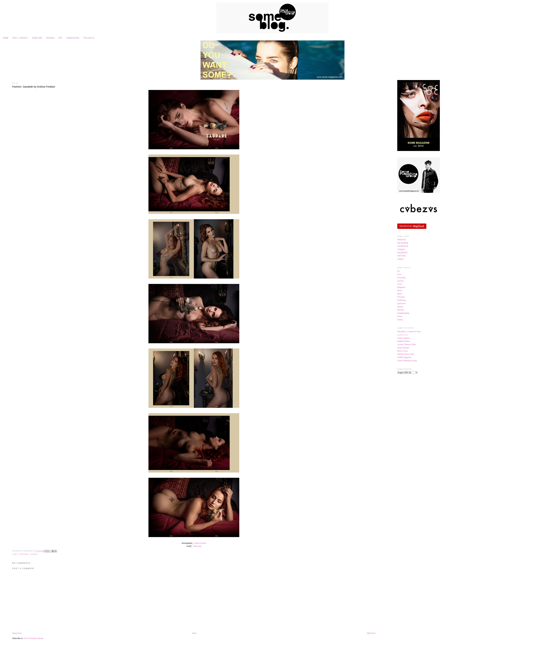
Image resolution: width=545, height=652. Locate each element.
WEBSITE (401, 240)
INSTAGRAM (402, 243)
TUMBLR (401, 249)
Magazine (401, 287)
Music (399, 290)
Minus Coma (402, 351)
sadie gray (197, 546)
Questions (401, 303)
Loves (399, 284)
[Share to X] (50, 551)
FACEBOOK (402, 253)
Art (398, 271)
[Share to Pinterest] (55, 551)
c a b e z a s (402, 335)
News (399, 294)
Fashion (33, 554)
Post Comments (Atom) (33, 638)
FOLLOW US (88, 38)
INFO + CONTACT (20, 38)
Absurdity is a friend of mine (408, 331)
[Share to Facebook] (53, 551)
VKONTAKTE (402, 246)
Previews (401, 297)
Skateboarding (403, 313)
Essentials (401, 278)
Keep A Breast (403, 348)
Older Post (371, 633)
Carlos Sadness (403, 338)
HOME (5, 38)
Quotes (400, 307)
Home (194, 633)
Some (399, 316)
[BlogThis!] (47, 551)
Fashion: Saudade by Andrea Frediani (33, 86)
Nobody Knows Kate (405, 354)
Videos (400, 320)
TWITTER (401, 256)
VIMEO (400, 259)
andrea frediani (200, 543)
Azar (399, 274)
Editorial (24, 554)
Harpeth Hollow (403, 341)
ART (60, 38)
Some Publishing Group (407, 361)
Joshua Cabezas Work (406, 344)
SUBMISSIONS (72, 38)
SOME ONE (37, 38)
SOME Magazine (404, 357)
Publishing (401, 300)
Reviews (400, 310)
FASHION (50, 38)
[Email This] (44, 551)
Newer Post (17, 633)
